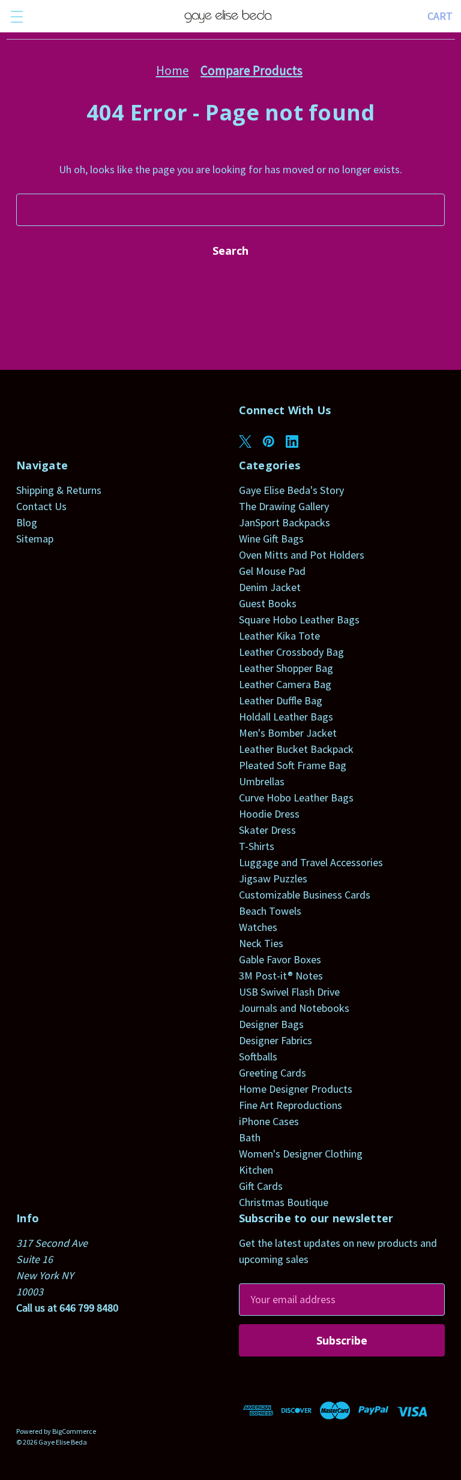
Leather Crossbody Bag (291, 652)
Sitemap (34, 538)
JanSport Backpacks (284, 522)
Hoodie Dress (269, 814)
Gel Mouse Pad (272, 571)
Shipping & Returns (58, 490)
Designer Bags (271, 1024)
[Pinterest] (268, 441)
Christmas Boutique (283, 1202)
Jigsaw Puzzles (273, 878)
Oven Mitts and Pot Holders (301, 555)
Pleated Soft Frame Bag (292, 765)
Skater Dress (267, 830)
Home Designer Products (295, 1089)
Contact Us (41, 506)
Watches (258, 927)
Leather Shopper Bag (286, 668)
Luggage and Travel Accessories (311, 862)
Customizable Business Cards (304, 895)
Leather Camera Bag (285, 684)
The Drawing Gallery (284, 506)
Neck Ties (261, 943)
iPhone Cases (269, 1121)
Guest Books (268, 603)
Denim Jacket (270, 587)
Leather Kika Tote (279, 636)
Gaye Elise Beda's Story (291, 490)
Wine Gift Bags (271, 538)
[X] (245, 441)
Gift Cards (261, 1186)
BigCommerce (74, 1431)
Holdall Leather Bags (286, 717)
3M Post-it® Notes (281, 975)
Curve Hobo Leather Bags (296, 797)
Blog (26, 522)
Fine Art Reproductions (290, 1105)
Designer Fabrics (275, 1040)
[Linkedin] (292, 441)
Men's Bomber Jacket (288, 733)
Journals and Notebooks (294, 1008)
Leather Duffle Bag (280, 700)
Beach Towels (270, 911)
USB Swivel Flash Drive (289, 992)
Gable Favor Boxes (280, 959)
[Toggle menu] (16, 16)
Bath (250, 1137)
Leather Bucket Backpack (296, 749)
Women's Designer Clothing (301, 1154)
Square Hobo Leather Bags (299, 619)
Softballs (258, 1056)
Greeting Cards (272, 1073)
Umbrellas (262, 781)
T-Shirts (256, 846)
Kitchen (256, 1170)
